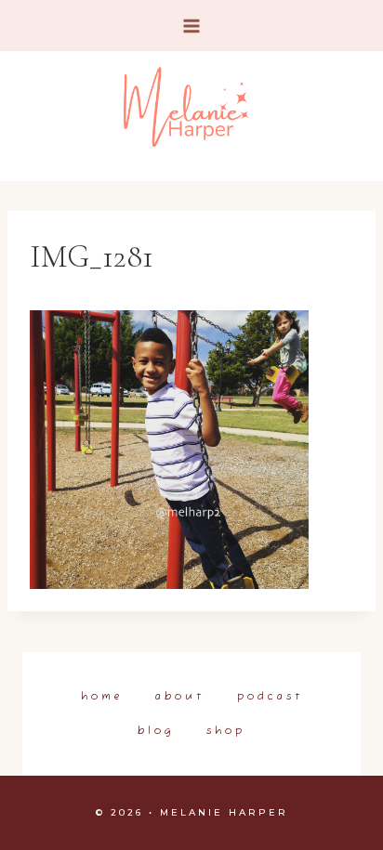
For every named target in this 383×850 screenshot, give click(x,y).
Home (102, 696)
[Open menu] (192, 25)
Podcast (270, 696)
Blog (156, 731)
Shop (225, 731)
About (180, 696)
